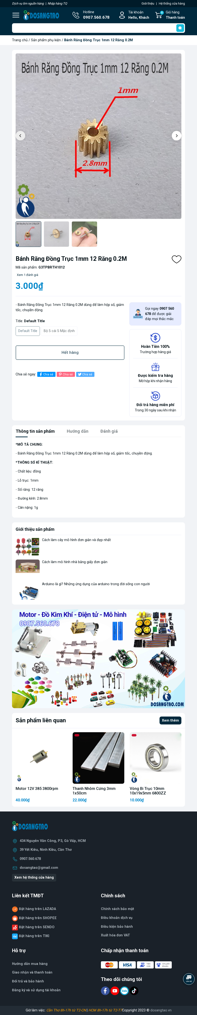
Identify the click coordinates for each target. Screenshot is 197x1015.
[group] (98, 136)
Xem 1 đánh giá (27, 275)
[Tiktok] (134, 991)
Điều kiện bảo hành (117, 927)
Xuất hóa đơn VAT (115, 935)
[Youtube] (115, 991)
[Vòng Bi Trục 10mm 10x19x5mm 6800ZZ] (155, 758)
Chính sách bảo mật (117, 909)
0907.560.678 (30, 859)
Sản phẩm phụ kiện (46, 40)
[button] (176, 135)
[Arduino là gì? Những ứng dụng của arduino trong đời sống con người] (28, 591)
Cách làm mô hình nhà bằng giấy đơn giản (74, 562)
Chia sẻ (48, 374)
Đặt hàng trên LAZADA (37, 909)
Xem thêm (170, 720)
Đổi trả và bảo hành (28, 981)
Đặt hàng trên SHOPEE (38, 918)
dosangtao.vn (161, 1010)
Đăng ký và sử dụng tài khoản (36, 990)
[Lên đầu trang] (189, 992)
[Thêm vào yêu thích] (176, 259)
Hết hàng (70, 352)
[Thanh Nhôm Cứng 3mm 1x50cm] (98, 758)
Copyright (130, 1010)
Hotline (96, 15)
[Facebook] (106, 991)
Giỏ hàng (173, 15)
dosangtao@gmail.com (39, 868)
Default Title (27, 331)
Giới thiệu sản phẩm (35, 529)
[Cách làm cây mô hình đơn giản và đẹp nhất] (28, 546)
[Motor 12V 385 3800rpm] (41, 758)
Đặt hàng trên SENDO (37, 927)
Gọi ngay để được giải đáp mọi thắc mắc (159, 314)
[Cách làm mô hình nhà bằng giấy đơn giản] (28, 569)
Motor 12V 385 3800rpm (37, 788)
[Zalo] (125, 991)
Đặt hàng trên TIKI (34, 936)
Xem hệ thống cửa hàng (34, 877)
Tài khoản (138, 15)
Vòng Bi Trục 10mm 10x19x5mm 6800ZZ (148, 790)
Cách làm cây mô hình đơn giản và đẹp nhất (76, 540)
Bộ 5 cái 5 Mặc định (59, 331)
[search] (180, 28)
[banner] (98, 658)
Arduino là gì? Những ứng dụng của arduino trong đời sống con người (96, 584)
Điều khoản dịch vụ (116, 918)
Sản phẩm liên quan (41, 720)
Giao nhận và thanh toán (32, 972)
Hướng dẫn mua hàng (30, 964)
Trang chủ (20, 40)
